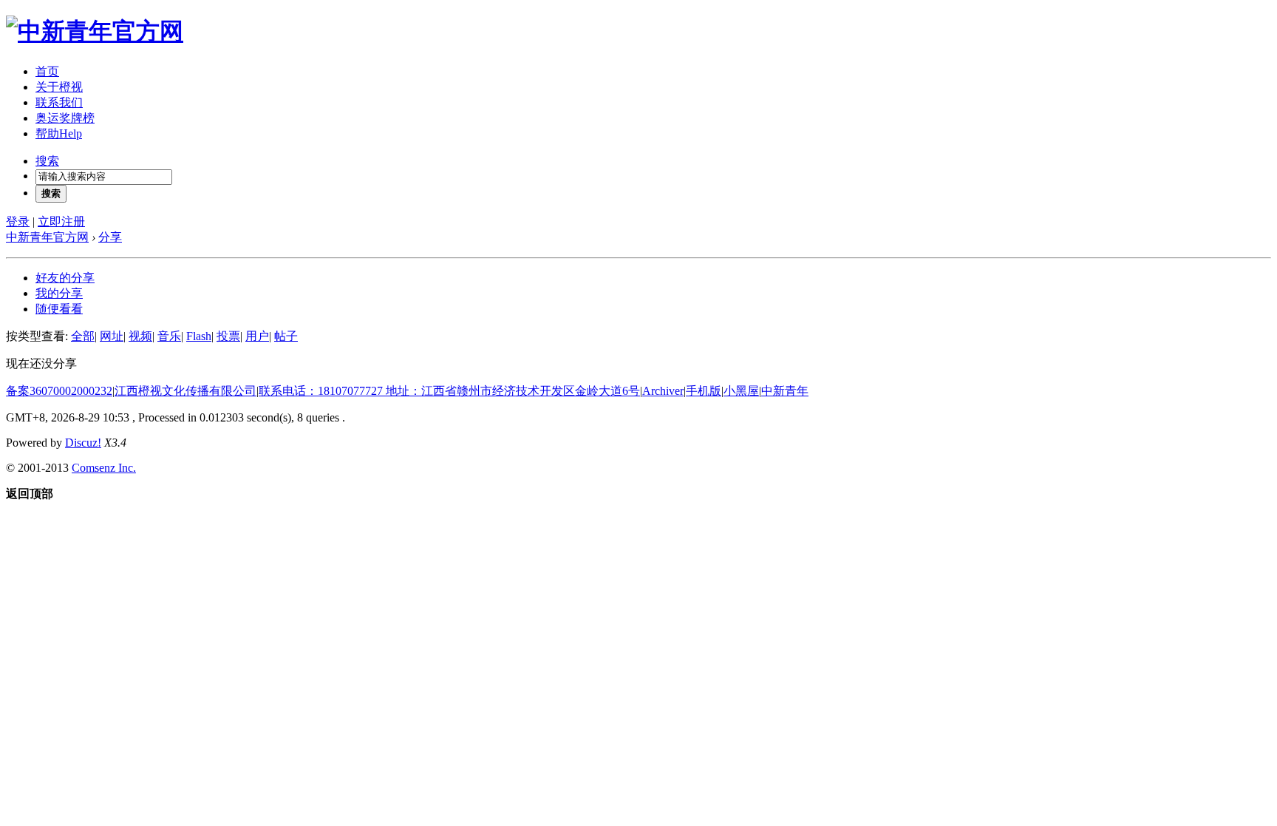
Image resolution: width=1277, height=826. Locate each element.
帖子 (286, 336)
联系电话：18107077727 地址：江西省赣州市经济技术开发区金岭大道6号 (449, 391)
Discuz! (83, 442)
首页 (47, 71)
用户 (257, 336)
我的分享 (59, 293)
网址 (111, 336)
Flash (198, 336)
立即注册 (61, 221)
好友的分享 (65, 277)
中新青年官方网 (47, 237)
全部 (83, 336)
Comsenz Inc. (104, 467)
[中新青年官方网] (94, 31)
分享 (110, 237)
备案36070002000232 (59, 391)
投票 (228, 336)
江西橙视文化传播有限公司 (185, 391)
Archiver (663, 391)
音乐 (169, 336)
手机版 (703, 391)
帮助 (58, 133)
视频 (140, 336)
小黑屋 (741, 391)
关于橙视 (59, 87)
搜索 (47, 161)
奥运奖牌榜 (65, 118)
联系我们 (59, 102)
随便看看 (59, 308)
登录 (18, 221)
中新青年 (784, 391)
